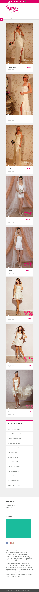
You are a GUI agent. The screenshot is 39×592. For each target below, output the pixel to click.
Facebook (7, 543)
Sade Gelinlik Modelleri (13, 457)
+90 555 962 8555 (19, 1)
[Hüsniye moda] (12, 9)
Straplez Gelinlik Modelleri (14, 466)
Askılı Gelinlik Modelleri (13, 462)
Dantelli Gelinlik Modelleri (14, 485)
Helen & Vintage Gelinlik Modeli (15, 448)
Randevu (8, 509)
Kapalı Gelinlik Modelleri (14, 476)
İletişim (8, 511)
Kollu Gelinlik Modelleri (13, 471)
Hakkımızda (9, 507)
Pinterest (10, 543)
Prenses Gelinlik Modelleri (14, 433)
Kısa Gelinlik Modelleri (13, 480)
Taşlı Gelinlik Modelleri (13, 452)
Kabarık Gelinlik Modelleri (14, 429)
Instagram (12, 543)
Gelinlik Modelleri (10, 505)
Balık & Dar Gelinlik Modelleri (15, 443)
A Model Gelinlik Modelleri (14, 438)
